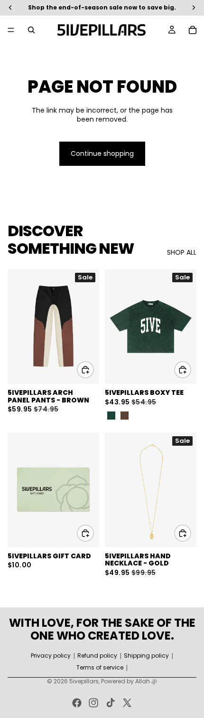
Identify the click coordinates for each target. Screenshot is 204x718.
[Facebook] (77, 702)
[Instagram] (93, 702)
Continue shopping (102, 153)
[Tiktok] (110, 702)
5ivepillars (84, 681)
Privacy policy (51, 656)
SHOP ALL (181, 252)
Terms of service (99, 667)
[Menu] (11, 30)
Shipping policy (146, 656)
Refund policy (97, 656)
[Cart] (192, 29)
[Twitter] (127, 702)
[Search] (31, 29)
